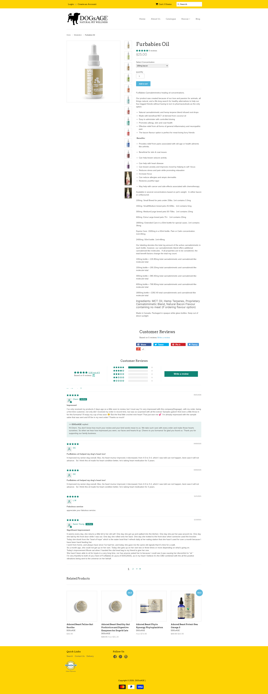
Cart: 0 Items (165, 4)
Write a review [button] (181, 374)
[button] (142, 50)
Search (70, 656)
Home (142, 19)
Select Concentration (145, 62)
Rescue (185, 19)
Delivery (90, 656)
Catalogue (171, 19)
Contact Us (80, 656)
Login (71, 4)
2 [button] (133, 569)
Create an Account (87, 4)
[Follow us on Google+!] (121, 657)
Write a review (163, 337)
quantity (139, 72)
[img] (73, 395)
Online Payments (71, 671)
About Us (155, 19)
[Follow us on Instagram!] (126, 657)
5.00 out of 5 (94, 372)
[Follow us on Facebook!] (115, 657)
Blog (198, 19)
